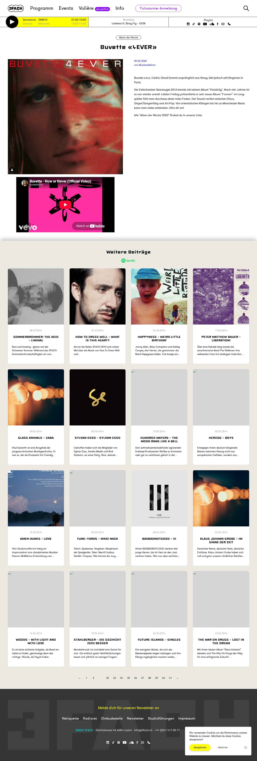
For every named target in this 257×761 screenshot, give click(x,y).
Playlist (208, 20)
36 (135, 678)
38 (149, 678)
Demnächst (29, 20)
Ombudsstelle (112, 718)
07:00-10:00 (78, 20)
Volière (94, 8)
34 (121, 678)
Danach (27, 24)
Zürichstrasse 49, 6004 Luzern (113, 730)
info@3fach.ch (143, 730)
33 (114, 678)
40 (163, 678)
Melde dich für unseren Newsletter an (128, 708)
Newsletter (135, 718)
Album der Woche (128, 37)
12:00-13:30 (78, 23)
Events (66, 8)
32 (107, 678)
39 (156, 678)
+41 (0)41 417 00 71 (167, 730)
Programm (41, 8)
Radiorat (90, 718)
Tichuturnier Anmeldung (158, 8)
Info (120, 8)
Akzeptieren (200, 747)
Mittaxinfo (44, 24)
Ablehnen (223, 747)
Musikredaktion (147, 65)
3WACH (42, 20)
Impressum (186, 718)
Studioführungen (161, 718)
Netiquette (70, 718)
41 (170, 678)
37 (142, 678)
